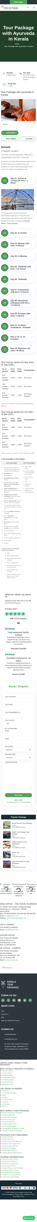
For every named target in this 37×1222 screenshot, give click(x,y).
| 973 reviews (18, 618)
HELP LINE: (18, 800)
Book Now (18, 795)
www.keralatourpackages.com (16, 918)
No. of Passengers (11, 728)
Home (17, 44)
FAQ (2, 1017)
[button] (2, 890)
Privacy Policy (19, 1194)
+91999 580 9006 (10, 1034)
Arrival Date (9, 746)
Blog (2, 1011)
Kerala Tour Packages (17, 1192)
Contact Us (4, 1014)
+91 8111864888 (24, 802)
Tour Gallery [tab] (11, 139)
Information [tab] (11, 133)
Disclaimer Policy (29, 1194)
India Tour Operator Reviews (10, 1020)
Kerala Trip (15, 852)
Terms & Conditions (8, 1194)
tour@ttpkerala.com (11, 916)
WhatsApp (18, 2)
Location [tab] (29, 139)
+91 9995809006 (12, 802)
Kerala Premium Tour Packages (22, 823)
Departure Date (10, 754)
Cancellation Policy (18, 1196)
